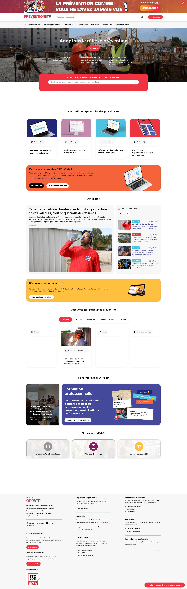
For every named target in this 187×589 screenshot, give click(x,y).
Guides (124, 319)
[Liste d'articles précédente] (120, 213)
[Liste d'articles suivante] (127, 213)
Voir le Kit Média (33, 564)
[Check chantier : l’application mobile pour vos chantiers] (145, 128)
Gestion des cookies (32, 516)
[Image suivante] (138, 57)
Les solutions (131, 511)
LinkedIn (42, 523)
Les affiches (131, 509)
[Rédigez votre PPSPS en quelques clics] (76, 128)
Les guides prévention (134, 506)
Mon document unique (84, 550)
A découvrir (65, 319)
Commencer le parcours (93, 48)
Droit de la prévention (84, 529)
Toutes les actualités (133, 528)
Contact (51, 508)
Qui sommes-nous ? (32, 505)
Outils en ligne (82, 537)
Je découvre (36, 185)
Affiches (78, 319)
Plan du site (45, 511)
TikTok (51, 523)
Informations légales (46, 505)
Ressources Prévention (135, 498)
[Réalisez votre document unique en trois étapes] (42, 128)
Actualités (129, 520)
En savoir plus (32, 547)
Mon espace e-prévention (85, 555)
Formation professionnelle (136, 539)
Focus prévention (108, 319)
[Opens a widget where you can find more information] (164, 585)
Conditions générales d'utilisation (36, 508)
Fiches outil (92, 319)
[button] (155, 17)
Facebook (32, 523)
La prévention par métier (86, 498)
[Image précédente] (48, 57)
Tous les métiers (82, 508)
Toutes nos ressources (33, 511)
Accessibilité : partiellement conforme (38, 513)
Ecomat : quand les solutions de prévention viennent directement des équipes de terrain (144, 239)
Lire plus (32, 225)
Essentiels (80, 516)
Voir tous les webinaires (41, 297)
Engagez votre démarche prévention (89, 527)
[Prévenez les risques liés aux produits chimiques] (111, 128)
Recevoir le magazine (133, 531)
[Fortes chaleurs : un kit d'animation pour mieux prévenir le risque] (76, 336)
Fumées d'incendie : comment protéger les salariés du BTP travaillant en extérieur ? (143, 253)
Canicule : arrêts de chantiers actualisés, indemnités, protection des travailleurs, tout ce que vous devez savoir (145, 226)
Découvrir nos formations (78, 420)
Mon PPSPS (81, 553)
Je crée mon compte (57, 185)
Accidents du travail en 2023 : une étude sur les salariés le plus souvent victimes (145, 266)
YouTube (32, 525)
